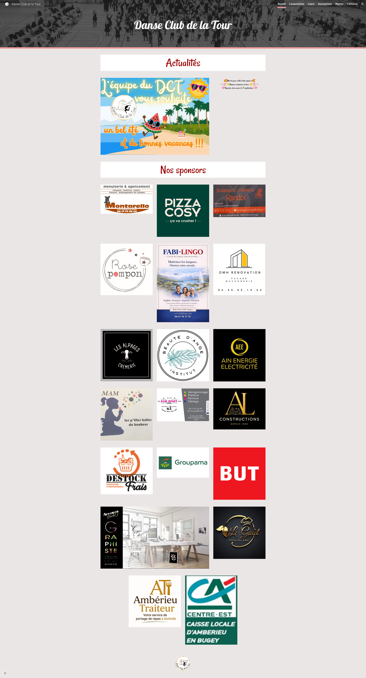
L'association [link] (296, 4)
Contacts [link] (352, 4)
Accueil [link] (282, 4)
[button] (362, 4)
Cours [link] (311, 4)
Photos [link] (339, 4)
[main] (183, 24)
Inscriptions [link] (325, 4)
